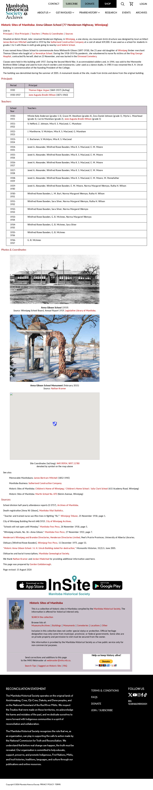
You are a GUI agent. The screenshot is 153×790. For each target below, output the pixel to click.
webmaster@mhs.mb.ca (58, 660)
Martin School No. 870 (46, 494)
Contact (53, 3)
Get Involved (64, 12)
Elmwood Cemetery (87, 56)
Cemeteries (82, 625)
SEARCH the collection (42, 617)
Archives (141, 12)
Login (143, 4)
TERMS (58, 784)
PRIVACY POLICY (47, 784)
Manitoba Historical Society (107, 609)
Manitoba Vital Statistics (51, 511)
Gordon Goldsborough (40, 564)
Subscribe (72, 3)
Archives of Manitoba (67, 505)
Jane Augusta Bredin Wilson (42, 95)
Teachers (35, 34)
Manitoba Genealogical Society (54, 554)
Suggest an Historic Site (49, 666)
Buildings (56, 625)
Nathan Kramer (58, 388)
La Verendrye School (42, 53)
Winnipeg (101, 25)
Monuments (69, 625)
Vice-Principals (22, 34)
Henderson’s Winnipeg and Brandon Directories (26, 537)
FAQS (94, 697)
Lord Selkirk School (66, 45)
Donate (89, 3)
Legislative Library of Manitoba (80, 311)
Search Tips (30, 666)
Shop (108, 3)
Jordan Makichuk (41, 559)
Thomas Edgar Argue (39, 90)
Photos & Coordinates (52, 34)
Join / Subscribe (102, 710)
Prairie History (88, 12)
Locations (95, 625)
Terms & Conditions (105, 690)
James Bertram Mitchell (15, 42)
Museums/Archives (41, 625)
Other (105, 625)
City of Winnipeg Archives (58, 521)
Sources (69, 34)
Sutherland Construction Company (67, 42)
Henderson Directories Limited (65, 537)
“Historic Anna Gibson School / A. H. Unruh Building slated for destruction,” (39, 548)
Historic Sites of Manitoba (17, 25)
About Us (42, 12)
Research (111, 12)
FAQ (65, 666)
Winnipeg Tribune (69, 516)
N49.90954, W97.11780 (68, 463)
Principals (8, 34)
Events (126, 12)
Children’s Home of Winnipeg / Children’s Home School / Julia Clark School (71, 489)
